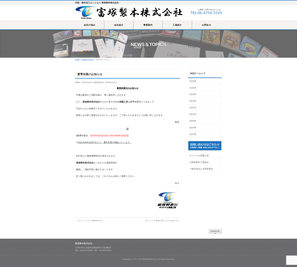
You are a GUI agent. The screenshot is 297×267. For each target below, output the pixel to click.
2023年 (192, 101)
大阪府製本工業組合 (199, 162)
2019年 (192, 127)
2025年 (192, 88)
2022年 (192, 107)
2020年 (192, 121)
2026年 (192, 81)
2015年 (192, 134)
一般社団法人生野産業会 (201, 169)
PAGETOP (215, 231)
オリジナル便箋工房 (199, 155)
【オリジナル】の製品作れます (89, 221)
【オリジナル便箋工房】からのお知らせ (162, 221)
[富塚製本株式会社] (129, 17)
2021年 (192, 114)
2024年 (192, 94)
